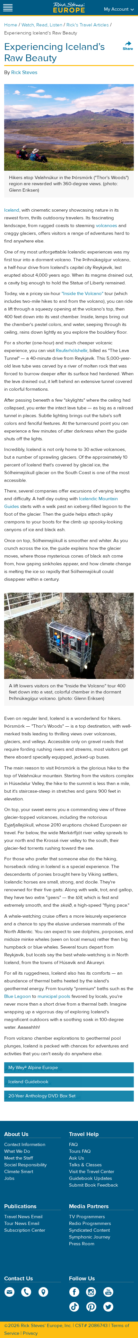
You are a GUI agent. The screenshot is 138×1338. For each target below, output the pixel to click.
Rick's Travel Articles (87, 25)
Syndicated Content (89, 1230)
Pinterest (91, 1307)
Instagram (91, 1292)
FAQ (73, 1145)
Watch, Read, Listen (42, 25)
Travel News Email (23, 1217)
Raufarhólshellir (71, 351)
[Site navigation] (8, 7)
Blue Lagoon (17, 996)
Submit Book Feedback (93, 1185)
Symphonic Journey (89, 1237)
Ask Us (76, 1158)
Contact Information (24, 1145)
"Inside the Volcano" (82, 294)
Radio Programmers (90, 1223)
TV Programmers (87, 1217)
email (9, 1292)
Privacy (30, 1333)
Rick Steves (24, 72)
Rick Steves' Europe (69, 7)
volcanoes (106, 226)
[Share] (128, 46)
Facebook (74, 1292)
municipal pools (54, 996)
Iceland (11, 210)
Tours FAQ (80, 1151)
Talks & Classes (85, 1165)
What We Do (17, 1151)
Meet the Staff (18, 1158)
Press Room (81, 1244)
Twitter (108, 1307)
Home (10, 25)
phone (26, 1292)
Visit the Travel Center (91, 1172)
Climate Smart (18, 1172)
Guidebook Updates (90, 1178)
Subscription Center (24, 1230)
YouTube (108, 1292)
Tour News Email (21, 1223)
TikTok (74, 1307)
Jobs (9, 1178)
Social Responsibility (25, 1165)
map (43, 1292)
